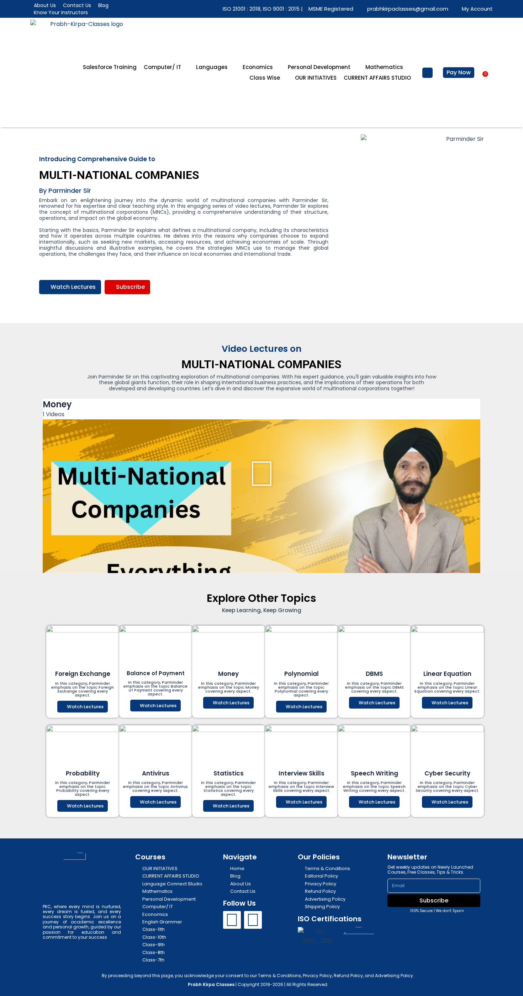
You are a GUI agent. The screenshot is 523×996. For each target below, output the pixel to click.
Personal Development (319, 67)
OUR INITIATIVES (316, 77)
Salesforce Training (110, 67)
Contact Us (77, 5)
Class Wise (264, 77)
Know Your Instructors (61, 12)
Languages (212, 67)
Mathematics (384, 67)
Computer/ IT (162, 67)
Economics (258, 67)
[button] (427, 73)
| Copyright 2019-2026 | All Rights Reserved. (258, 984)
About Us (45, 5)
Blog (103, 5)
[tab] (261, 558)
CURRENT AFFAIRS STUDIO (377, 77)
